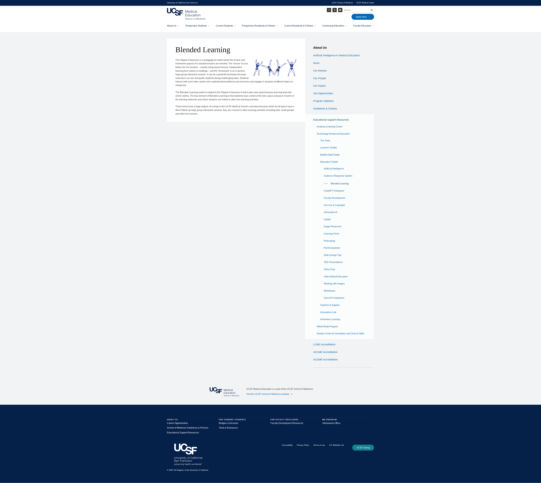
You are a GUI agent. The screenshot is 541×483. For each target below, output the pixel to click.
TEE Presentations (333, 262)
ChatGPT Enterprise (334, 191)
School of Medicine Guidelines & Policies (187, 428)
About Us (171, 26)
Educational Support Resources (331, 119)
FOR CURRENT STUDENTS (232, 420)
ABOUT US (172, 420)
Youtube (340, 10)
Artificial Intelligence (334, 168)
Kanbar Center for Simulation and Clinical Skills (340, 333)
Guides (327, 219)
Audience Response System (338, 176)
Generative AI (330, 212)
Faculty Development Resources (286, 423)
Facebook (329, 10)
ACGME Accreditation (325, 359)
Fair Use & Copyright (334, 205)
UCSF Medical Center (365, 3)
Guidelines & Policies (325, 108)
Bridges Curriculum (228, 423)
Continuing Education (333, 26)
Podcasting (329, 241)
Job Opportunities (323, 93)
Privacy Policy (303, 445)
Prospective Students (196, 26)
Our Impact (319, 85)
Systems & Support (329, 305)
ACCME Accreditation (325, 352)
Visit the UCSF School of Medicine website (267, 394)
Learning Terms (331, 233)
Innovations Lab (328, 312)
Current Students (224, 26)
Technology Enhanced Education (333, 134)
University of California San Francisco (182, 3)
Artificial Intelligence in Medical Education (336, 55)
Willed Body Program (327, 326)
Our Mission (320, 70)
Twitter (334, 10)
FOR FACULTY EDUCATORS (284, 420)
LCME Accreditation (324, 344)
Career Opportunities (177, 423)
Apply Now (361, 17)
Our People (319, 78)
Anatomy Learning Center (329, 126)
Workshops (329, 291)
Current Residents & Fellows (298, 26)
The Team (325, 140)
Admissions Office (331, 423)
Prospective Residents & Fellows (258, 26)
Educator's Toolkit (329, 162)
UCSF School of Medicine (342, 3)
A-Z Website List (336, 445)
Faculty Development (334, 198)
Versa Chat (329, 269)
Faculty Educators (362, 26)
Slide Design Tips (333, 255)
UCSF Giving (363, 447)
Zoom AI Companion (334, 298)
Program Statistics (323, 101)
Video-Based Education (336, 276)
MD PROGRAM (329, 420)
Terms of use (319, 445)
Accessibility (287, 445)
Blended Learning (340, 183)
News (316, 63)
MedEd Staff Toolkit (330, 155)
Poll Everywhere (332, 248)
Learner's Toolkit (328, 147)
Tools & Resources (228, 428)
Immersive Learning (330, 319)
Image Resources (332, 226)
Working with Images (334, 283)
